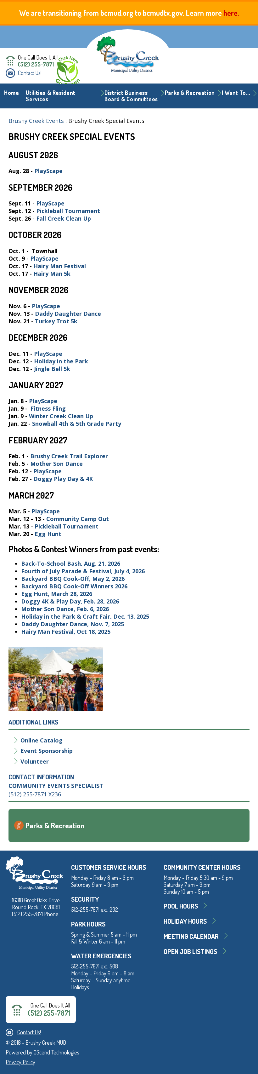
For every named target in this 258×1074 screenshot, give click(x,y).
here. (231, 13)
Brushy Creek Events (36, 120)
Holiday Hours (185, 921)
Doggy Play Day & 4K (63, 478)
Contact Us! (30, 72)
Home (11, 92)
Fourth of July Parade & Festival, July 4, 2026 (83, 571)
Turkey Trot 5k (56, 321)
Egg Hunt (48, 534)
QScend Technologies (56, 1052)
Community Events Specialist (55, 785)
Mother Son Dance (56, 463)
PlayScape (48, 171)
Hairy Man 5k (51, 273)
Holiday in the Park (61, 361)
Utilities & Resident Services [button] (51, 95)
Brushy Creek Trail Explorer (69, 456)
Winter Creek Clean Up (62, 416)
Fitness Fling (49, 408)
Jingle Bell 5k (52, 368)
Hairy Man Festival (60, 266)
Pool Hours (181, 906)
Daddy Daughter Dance (68, 313)
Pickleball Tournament (69, 211)
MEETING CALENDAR (191, 936)
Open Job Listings (190, 951)
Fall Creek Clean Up (64, 218)
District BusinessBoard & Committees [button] (131, 95)
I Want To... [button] (236, 92)
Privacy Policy (20, 1062)
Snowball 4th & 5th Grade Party (77, 423)
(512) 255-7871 (36, 64)
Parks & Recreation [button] (190, 92)
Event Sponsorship (46, 750)
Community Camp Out (78, 519)
